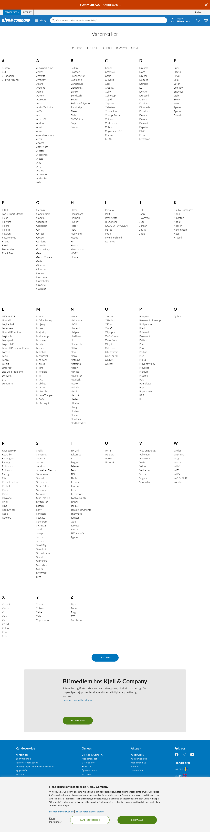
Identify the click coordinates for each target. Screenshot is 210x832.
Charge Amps (112, 115)
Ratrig (5, 474)
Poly (141, 379)
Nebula (75, 387)
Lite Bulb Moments (12, 371)
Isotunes (110, 241)
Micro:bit (41, 371)
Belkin (74, 68)
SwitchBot (42, 501)
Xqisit (5, 632)
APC (38, 166)
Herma (74, 245)
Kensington (180, 229)
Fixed (5, 245)
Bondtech (76, 95)
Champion (111, 111)
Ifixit (107, 213)
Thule (74, 478)
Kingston (179, 217)
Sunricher (41, 565)
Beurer (74, 99)
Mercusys (41, 340)
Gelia (39, 261)
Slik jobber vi (88, 762)
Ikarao (108, 229)
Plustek (143, 375)
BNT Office (77, 119)
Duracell (144, 95)
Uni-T (108, 450)
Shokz (39, 537)
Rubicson (7, 470)
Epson (177, 111)
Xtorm (5, 608)
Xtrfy (5, 636)
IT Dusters (111, 221)
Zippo (74, 604)
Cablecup (110, 95)
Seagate (40, 517)
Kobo (177, 213)
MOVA (40, 399)
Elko (176, 79)
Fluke (5, 217)
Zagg (73, 612)
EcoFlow (178, 87)
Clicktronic (111, 123)
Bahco (74, 91)
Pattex (143, 340)
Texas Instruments (81, 509)
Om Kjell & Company (92, 754)
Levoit (5, 363)
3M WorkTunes (11, 79)
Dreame (143, 68)
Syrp (38, 576)
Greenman (42, 277)
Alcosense (42, 154)
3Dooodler (8, 75)
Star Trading (43, 497)
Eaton (177, 83)
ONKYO (110, 359)
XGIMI (6, 624)
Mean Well (42, 355)
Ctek (107, 83)
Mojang (40, 324)
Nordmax (76, 419)
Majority (41, 332)
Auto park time (44, 68)
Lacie (5, 355)
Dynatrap (144, 139)
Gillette (40, 265)
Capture (109, 103)
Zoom (74, 608)
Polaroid (144, 332)
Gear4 (39, 253)
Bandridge (76, 107)
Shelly (39, 450)
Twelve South (78, 497)
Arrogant (41, 79)
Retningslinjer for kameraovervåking (35, 766)
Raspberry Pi (9, 450)
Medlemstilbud (138, 762)
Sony (39, 509)
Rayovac (6, 497)
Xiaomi (6, 604)
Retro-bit (7, 454)
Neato (74, 383)
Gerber (40, 233)
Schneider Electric (46, 470)
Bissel (74, 111)
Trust (74, 490)
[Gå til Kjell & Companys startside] (17, 20)
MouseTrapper (44, 395)
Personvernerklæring (27, 762)
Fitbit (5, 210)
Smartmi (41, 549)
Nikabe (75, 403)
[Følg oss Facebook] (176, 755)
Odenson (110, 348)
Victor (142, 474)
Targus (74, 462)
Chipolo (109, 119)
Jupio (142, 233)
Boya (73, 123)
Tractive (75, 486)
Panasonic (145, 336)
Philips (143, 352)
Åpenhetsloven (89, 770)
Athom (40, 95)
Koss (176, 233)
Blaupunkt (77, 87)
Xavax (5, 616)
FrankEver (8, 253)
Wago (177, 458)
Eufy (176, 68)
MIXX (39, 379)
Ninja (74, 316)
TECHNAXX (77, 533)
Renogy (6, 462)
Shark (39, 529)
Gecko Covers (44, 257)
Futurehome (9, 237)
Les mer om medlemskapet (78, 700)
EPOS (177, 75)
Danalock (144, 111)
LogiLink (6, 375)
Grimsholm (42, 281)
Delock (143, 119)
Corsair (109, 135)
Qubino (178, 316)
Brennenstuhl (78, 75)
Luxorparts (8, 340)
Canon (109, 68)
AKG (39, 111)
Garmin (40, 210)
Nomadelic (77, 344)
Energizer (179, 91)
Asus (39, 103)
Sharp (39, 533)
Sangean (41, 513)
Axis (38, 182)
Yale (38, 616)
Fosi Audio (8, 249)
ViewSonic (145, 458)
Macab (40, 348)
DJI (141, 87)
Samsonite (42, 490)
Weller (177, 450)
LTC (4, 379)
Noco (74, 355)
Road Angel (8, 509)
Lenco (5, 359)
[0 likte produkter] (198, 20)
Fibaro (5, 225)
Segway (40, 458)
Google (40, 217)
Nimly (74, 407)
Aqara (39, 83)
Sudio (39, 462)
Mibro (39, 367)
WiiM (177, 466)
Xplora (6, 628)
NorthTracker (78, 423)
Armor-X (41, 119)
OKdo (108, 324)
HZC (73, 229)
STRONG (41, 561)
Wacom (178, 462)
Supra (39, 569)
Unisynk (109, 462)
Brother (75, 71)
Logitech (7, 336)
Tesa (73, 470)
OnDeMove (111, 336)
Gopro (40, 273)
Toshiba (75, 482)
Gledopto (41, 221)
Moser (40, 328)
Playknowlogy (147, 363)
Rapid (5, 494)
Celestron (110, 107)
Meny (43, 20)
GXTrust (41, 288)
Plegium (143, 371)
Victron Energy (147, 450)
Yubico (40, 608)
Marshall (41, 352)
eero (176, 103)
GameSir (41, 245)
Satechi (40, 505)
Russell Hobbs (10, 482)
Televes (75, 466)
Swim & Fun (43, 486)
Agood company (45, 135)
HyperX (75, 221)
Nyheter (135, 766)
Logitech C (8, 344)
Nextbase (76, 336)
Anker (39, 71)
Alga (38, 162)
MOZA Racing (44, 320)
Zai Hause (76, 620)
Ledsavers (7, 328)
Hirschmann (77, 249)
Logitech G (8, 324)
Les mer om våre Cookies (61, 811)
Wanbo (178, 482)
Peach (142, 344)
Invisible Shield (113, 237)
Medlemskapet (89, 758)
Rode (5, 513)
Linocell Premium (11, 332)
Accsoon (41, 99)
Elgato (177, 71)
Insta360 (110, 210)
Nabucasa (76, 320)
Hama (74, 210)
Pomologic (145, 383)
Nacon (74, 367)
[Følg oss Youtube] (192, 755)
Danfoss (144, 103)
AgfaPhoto (42, 146)
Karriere (86, 774)
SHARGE (41, 525)
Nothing (75, 359)
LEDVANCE (8, 316)
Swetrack (41, 572)
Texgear (75, 517)
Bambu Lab (77, 83)
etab (176, 95)
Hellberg (75, 217)
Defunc (143, 115)
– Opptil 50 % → (101, 4)
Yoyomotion (43, 620)
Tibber (74, 501)
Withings (179, 454)
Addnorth (41, 123)
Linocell (6, 320)
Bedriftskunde (23, 758)
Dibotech (144, 107)
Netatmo (76, 363)
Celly (108, 91)
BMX (73, 115)
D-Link (143, 99)
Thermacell (77, 513)
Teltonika (76, 454)
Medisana (41, 359)
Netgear (75, 332)
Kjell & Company (183, 210)
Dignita (143, 127)
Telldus (75, 505)
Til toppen (105, 657)
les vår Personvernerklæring (89, 811)
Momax (40, 387)
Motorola (41, 391)
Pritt (142, 399)
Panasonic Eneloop (150, 320)
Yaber (39, 612)
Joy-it (142, 229)
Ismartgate (111, 217)
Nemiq (74, 391)
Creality (109, 87)
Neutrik (75, 395)
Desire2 (143, 123)
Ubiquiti (109, 454)
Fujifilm (6, 229)
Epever (178, 107)
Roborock (7, 466)
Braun (74, 127)
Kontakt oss (22, 754)
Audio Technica (44, 107)
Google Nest (43, 213)
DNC (142, 131)
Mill (38, 375)
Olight (108, 344)
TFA (73, 474)
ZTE (73, 616)
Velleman (144, 454)
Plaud (142, 359)
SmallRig (41, 545)
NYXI (74, 324)
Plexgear (144, 316)
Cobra (108, 127)
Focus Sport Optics (12, 213)
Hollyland (76, 233)
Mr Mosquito (43, 403)
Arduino (40, 87)
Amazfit (40, 75)
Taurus (74, 529)
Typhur (75, 537)
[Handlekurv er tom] (206, 20)
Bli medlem (78, 720)
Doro (142, 71)
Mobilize (41, 383)
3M (4, 71)
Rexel (5, 501)
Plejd (142, 328)
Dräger (143, 75)
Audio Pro (42, 178)
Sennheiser (42, 474)
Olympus (110, 332)
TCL (73, 458)
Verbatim (144, 470)
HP (72, 241)
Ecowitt (178, 99)
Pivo (141, 355)
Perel (142, 348)
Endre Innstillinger (55, 820)
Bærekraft (87, 766)
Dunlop (143, 83)
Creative (110, 71)
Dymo (142, 135)
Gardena (41, 241)
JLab (142, 221)
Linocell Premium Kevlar (15, 348)
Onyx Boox (111, 340)
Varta (142, 462)
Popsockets (145, 391)
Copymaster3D (113, 131)
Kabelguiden (137, 754)
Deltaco (143, 79)
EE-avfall (20, 774)
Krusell (178, 237)
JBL (141, 210)
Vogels (143, 478)
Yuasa (39, 604)
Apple (39, 91)
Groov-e (41, 284)
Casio (108, 75)
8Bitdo (6, 68)
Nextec (75, 399)
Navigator (76, 375)
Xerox (5, 620)
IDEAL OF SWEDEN (116, 225)
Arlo (38, 115)
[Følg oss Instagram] (184, 755)
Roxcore (6, 517)
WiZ (176, 470)
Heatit (74, 237)
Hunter (75, 257)
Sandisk (40, 466)
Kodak (177, 221)
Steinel (40, 478)
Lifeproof (7, 367)
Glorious (41, 269)
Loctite (6, 352)
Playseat (144, 367)
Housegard (77, 213)
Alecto (39, 158)
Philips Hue (145, 324)
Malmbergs (42, 336)
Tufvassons (77, 494)
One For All (111, 355)
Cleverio (110, 79)
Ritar (5, 478)
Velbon (143, 466)
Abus (39, 131)
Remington (8, 458)
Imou (108, 233)
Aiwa (39, 139)
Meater (40, 344)
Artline (40, 170)
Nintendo (76, 328)
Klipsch (178, 225)
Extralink (179, 115)
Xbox (5, 612)
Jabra (142, 213)
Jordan (143, 225)
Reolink (6, 486)
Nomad (75, 415)
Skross (40, 541)
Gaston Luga (43, 249)
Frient (5, 241)
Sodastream (43, 553)
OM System (111, 352)
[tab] (12, 12)
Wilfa (177, 474)
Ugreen (109, 458)
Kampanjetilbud (139, 758)
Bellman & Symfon (81, 103)
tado (73, 521)
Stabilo (40, 557)
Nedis (74, 340)
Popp (142, 387)
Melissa (40, 363)
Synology (41, 494)
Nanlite (75, 371)
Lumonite (7, 383)
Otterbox (110, 320)
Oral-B (109, 328)
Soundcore (42, 482)
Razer (5, 490)
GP (38, 229)
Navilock (76, 379)
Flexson (6, 233)
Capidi (108, 99)
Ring (4, 505)
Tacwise (75, 525)
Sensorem (41, 521)
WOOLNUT (180, 478)
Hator (74, 225)
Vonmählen (145, 482)
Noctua (75, 411)
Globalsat (41, 225)
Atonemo (41, 174)
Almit (39, 127)
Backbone (76, 79)
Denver (143, 91)
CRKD (108, 139)
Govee (40, 237)
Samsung (41, 454)
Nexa (73, 352)
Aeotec (40, 142)
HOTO (74, 253)
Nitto (74, 348)
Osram (109, 316)
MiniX (39, 316)
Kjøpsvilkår (21, 770)
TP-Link (75, 450)
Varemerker (137, 770)
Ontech (109, 363)
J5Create (144, 217)
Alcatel (40, 150)
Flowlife (6, 221)
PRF (141, 395)
